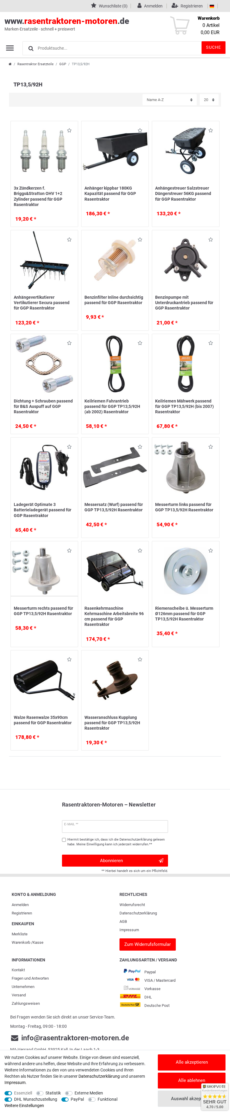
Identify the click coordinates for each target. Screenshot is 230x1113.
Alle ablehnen (191, 1080)
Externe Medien (89, 1093)
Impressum (129, 930)
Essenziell (23, 1093)
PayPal (77, 1099)
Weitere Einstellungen (24, 1105)
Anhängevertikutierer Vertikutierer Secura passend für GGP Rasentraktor (41, 302)
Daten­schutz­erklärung (138, 913)
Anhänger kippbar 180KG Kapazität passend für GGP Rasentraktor (110, 193)
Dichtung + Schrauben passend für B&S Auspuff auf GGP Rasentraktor (43, 406)
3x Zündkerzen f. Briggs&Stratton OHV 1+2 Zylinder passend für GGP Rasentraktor (38, 196)
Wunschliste (67, 131)
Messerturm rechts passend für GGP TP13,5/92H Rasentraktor (43, 611)
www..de (66, 23)
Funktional (107, 1099)
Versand (19, 995)
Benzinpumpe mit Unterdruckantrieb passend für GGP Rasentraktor (184, 302)
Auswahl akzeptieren (191, 1098)
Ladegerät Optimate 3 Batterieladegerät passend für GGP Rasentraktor (42, 510)
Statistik (53, 1093)
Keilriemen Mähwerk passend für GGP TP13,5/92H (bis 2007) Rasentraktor (184, 406)
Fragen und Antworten (30, 978)
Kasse (38, 942)
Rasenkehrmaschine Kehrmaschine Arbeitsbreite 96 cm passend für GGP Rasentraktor (114, 616)
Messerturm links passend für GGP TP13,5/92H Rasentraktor (184, 507)
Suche (213, 47)
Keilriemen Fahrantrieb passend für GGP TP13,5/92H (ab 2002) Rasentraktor (112, 406)
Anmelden (20, 904)
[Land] (212, 6)
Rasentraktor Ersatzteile (35, 64)
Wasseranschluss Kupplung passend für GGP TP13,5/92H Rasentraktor (112, 723)
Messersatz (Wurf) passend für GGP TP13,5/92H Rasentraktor (113, 507)
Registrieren (22, 913)
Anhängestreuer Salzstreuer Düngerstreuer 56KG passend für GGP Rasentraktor (183, 193)
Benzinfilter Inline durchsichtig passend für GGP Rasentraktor (113, 300)
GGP (62, 64)
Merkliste (20, 934)
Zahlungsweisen (26, 1003)
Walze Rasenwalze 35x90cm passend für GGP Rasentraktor (43, 720)
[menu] (10, 47)
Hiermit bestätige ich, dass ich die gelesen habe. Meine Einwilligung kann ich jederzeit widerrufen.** (116, 842)
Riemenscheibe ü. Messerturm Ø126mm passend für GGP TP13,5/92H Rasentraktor (184, 613)
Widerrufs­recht (132, 904)
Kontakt (18, 970)
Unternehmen (23, 986)
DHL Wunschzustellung (35, 1099)
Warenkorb (21, 942)
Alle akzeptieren (192, 1062)
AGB (123, 921)
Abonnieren (111, 860)
